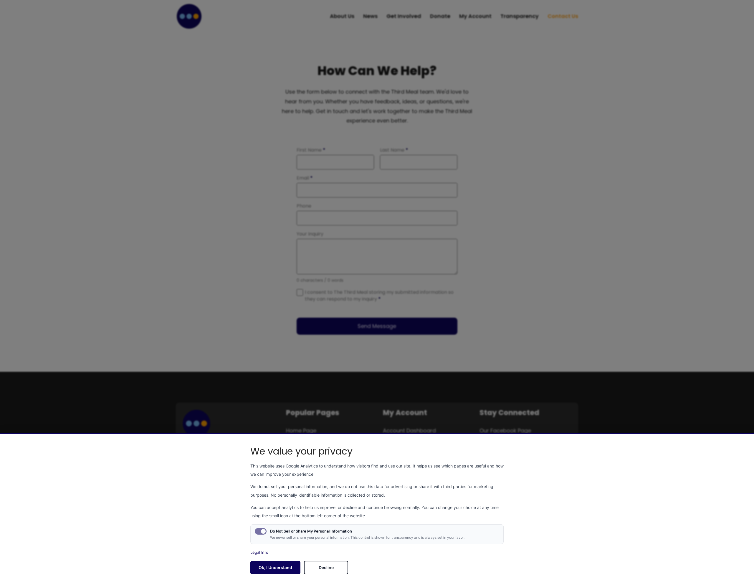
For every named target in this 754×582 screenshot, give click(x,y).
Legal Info (259, 552)
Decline (326, 567)
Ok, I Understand (275, 567)
